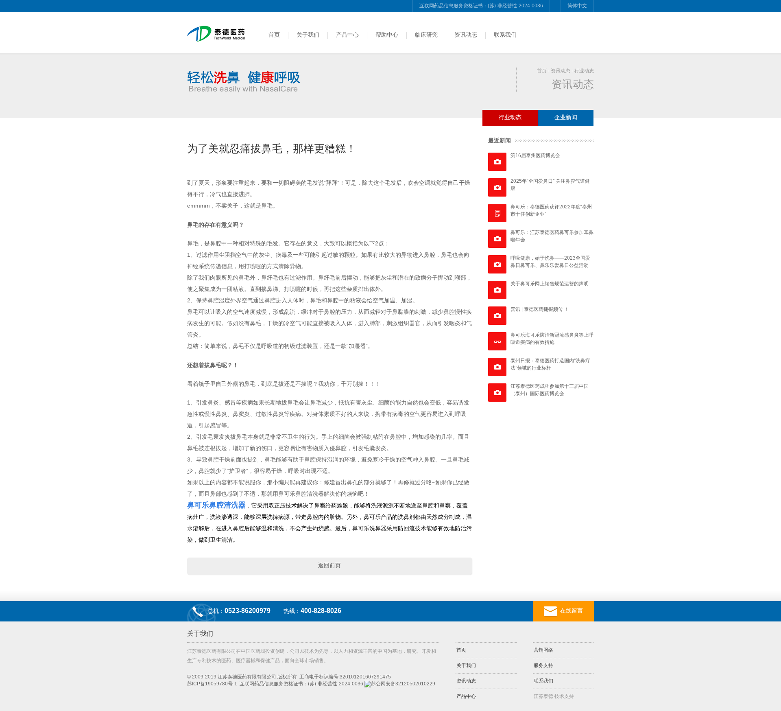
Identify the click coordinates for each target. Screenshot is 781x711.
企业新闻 (565, 117)
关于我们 (308, 34)
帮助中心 (386, 34)
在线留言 (571, 610)
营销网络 (543, 650)
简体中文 (577, 6)
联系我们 (505, 34)
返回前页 (329, 565)
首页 (274, 34)
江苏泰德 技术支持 (554, 696)
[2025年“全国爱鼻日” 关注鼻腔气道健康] (497, 187)
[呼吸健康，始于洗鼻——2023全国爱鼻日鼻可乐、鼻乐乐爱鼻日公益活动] (497, 264)
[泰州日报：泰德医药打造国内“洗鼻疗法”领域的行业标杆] (497, 367)
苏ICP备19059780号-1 (212, 684)
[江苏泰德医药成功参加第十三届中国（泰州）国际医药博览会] (497, 392)
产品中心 (347, 34)
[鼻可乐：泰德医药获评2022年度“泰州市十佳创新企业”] (497, 213)
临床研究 (426, 34)
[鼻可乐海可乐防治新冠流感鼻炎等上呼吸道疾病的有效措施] (497, 341)
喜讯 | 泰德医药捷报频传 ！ (539, 309)
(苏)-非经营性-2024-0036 (335, 684)
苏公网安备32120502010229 (403, 684)
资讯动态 (465, 34)
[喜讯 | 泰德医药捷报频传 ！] (497, 315)
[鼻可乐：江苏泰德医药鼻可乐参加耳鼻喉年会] (497, 239)
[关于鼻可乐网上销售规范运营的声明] (497, 290)
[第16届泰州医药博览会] (497, 162)
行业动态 (584, 71)
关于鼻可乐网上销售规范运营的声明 (549, 284)
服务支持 (543, 665)
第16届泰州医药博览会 (535, 155)
